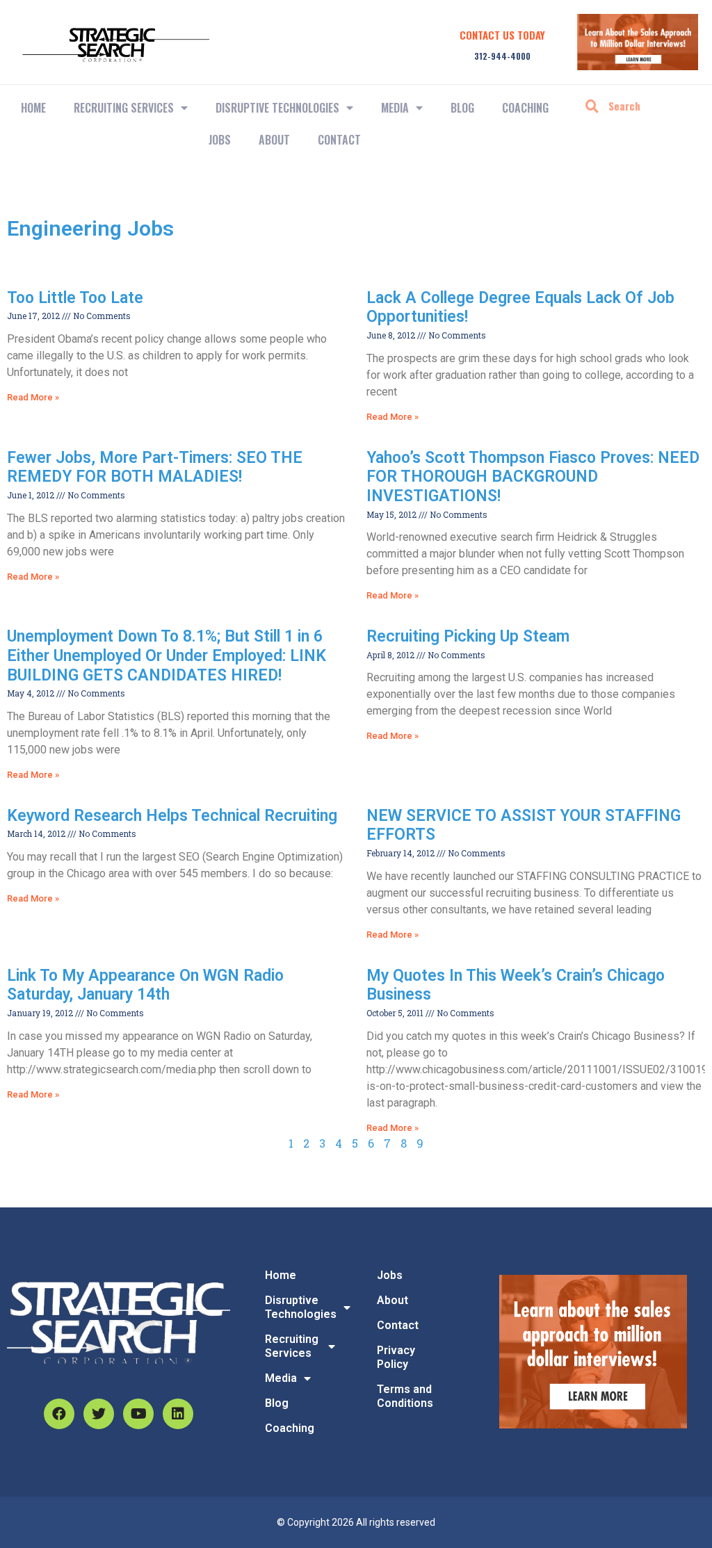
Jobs (220, 139)
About (274, 139)
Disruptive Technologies (277, 107)
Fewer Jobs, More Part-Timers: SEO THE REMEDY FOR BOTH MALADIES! (154, 467)
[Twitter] (98, 1414)
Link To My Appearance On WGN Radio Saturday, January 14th (145, 985)
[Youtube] (138, 1414)
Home (33, 107)
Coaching (525, 107)
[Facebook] (59, 1414)
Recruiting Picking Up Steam (467, 636)
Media (395, 107)
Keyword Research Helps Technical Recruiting (172, 815)
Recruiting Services (291, 1346)
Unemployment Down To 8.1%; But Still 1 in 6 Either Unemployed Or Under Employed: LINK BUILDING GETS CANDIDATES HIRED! (166, 655)
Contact (339, 139)
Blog (462, 107)
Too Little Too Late (75, 297)
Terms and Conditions (405, 1396)
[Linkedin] (178, 1414)
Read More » (33, 397)
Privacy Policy (396, 1357)
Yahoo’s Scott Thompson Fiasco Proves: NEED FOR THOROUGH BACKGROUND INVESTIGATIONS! (532, 476)
